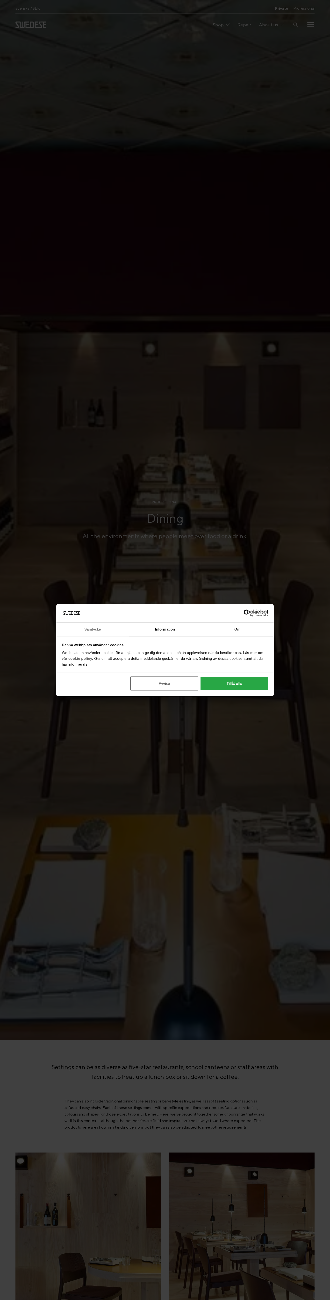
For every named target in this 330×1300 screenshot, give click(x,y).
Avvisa (164, 683)
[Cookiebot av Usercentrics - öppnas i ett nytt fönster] (247, 613)
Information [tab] (165, 629)
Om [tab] (237, 629)
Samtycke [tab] (92, 629)
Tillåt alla (234, 683)
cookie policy (80, 658)
